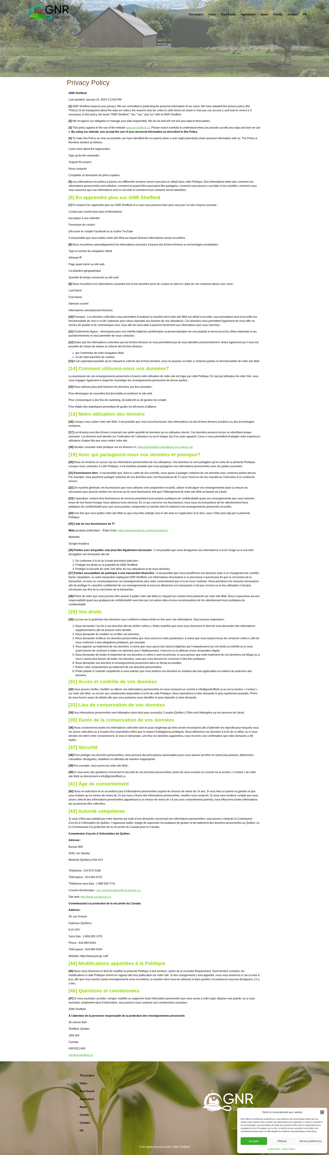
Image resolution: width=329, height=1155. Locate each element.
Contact (293, 14)
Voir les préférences (310, 1141)
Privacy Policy (288, 1149)
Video (212, 14)
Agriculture (248, 14)
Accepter (254, 1141)
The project (195, 14)
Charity (277, 14)
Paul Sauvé (228, 14)
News (264, 14)
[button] (322, 1112)
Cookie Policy (274, 1149)
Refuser (282, 1141)
